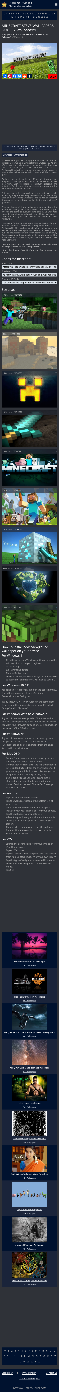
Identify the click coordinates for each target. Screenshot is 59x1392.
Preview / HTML (10, 271)
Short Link (7, 263)
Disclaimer (7, 1372)
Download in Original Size (15, 155)
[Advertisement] (29, 113)
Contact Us (51, 1372)
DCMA (53, 76)
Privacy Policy (29, 1372)
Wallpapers (6, 34)
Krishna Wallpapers (29, 1378)
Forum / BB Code (10, 279)
